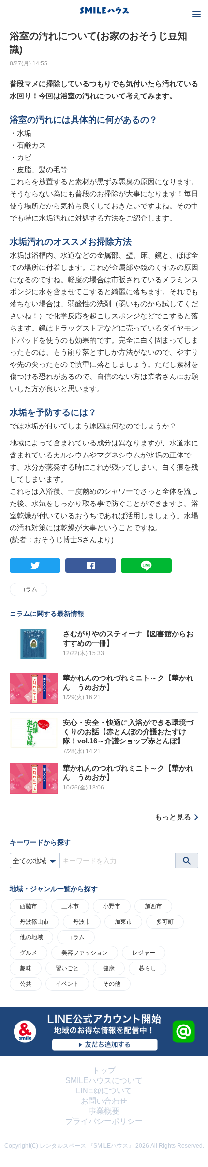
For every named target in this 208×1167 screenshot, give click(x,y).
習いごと (67, 968)
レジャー (143, 952)
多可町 (165, 921)
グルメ (28, 952)
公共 (25, 983)
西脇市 (28, 906)
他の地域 (31, 937)
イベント (67, 983)
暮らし (147, 968)
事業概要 (104, 1111)
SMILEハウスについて (104, 1080)
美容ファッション (84, 952)
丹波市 (81, 921)
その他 (111, 983)
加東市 (123, 921)
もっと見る (173, 817)
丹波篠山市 (34, 921)
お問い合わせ (104, 1101)
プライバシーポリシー (104, 1121)
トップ (104, 1070)
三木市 (70, 906)
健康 (109, 968)
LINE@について (104, 1091)
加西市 (153, 906)
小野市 (111, 906)
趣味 (25, 968)
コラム (28, 589)
